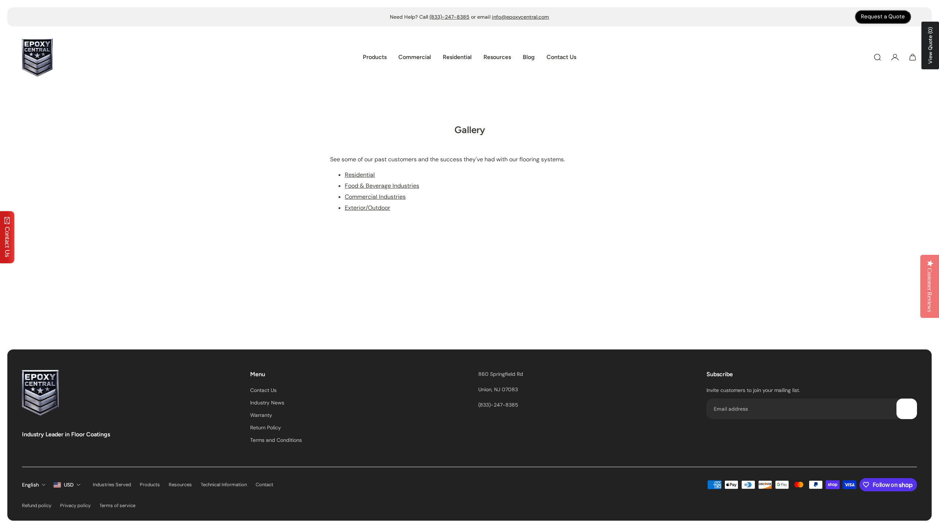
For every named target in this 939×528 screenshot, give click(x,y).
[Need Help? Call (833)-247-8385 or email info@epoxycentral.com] (469, 17)
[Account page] (895, 57)
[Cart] (912, 57)
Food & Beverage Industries (382, 186)
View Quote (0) (930, 45)
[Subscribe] (906, 409)
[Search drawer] (877, 57)
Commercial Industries (375, 197)
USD (69, 484)
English (30, 484)
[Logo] (37, 57)
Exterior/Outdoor (367, 208)
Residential (360, 175)
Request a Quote (883, 16)
